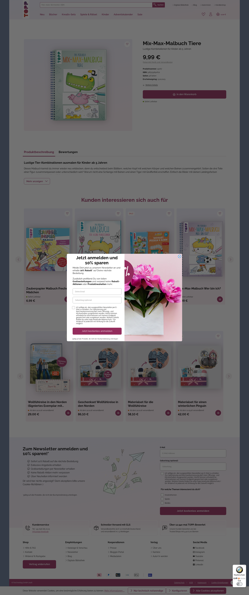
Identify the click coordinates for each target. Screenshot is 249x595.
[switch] (239, 584)
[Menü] (244, 566)
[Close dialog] (179, 256)
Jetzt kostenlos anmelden (97, 331)
